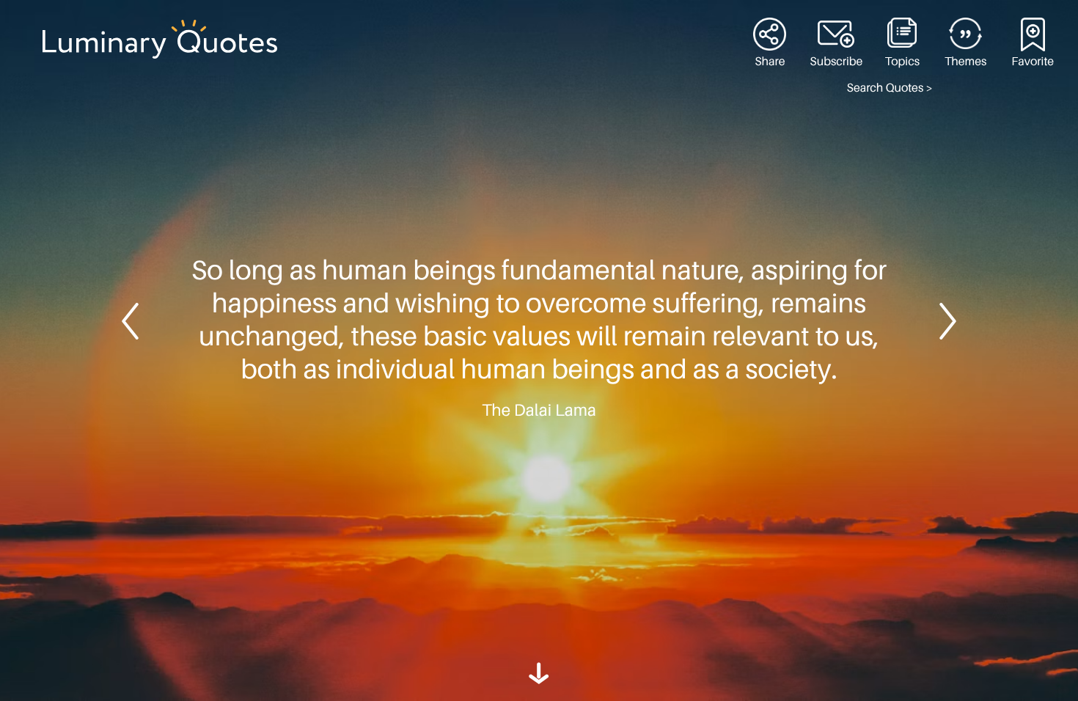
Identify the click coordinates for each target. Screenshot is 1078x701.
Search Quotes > (890, 88)
